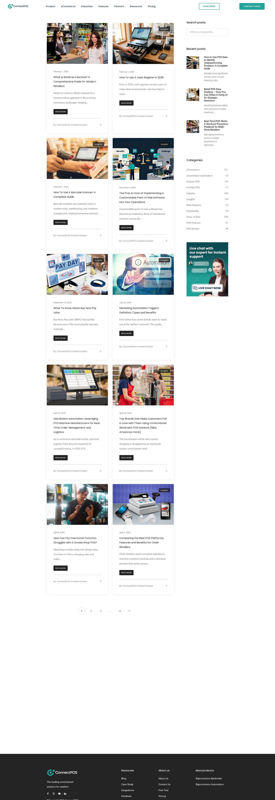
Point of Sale (193, 217)
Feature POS (193, 181)
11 (129, 611)
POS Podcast (193, 222)
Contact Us (164, 784)
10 (120, 611)
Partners (119, 6)
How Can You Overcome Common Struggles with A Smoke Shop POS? (75, 540)
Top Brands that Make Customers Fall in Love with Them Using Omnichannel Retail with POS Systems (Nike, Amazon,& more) (143, 425)
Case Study (127, 784)
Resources (136, 6)
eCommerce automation (199, 175)
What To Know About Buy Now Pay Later (74, 310)
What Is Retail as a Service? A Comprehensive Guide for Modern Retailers (74, 81)
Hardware (126, 796)
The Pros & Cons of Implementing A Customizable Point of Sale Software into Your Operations (142, 197)
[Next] (139, 611)
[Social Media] (48, 794)
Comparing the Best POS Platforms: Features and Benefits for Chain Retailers (141, 542)
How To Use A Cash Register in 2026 (141, 77)
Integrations (127, 790)
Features (103, 6)
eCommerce (68, 6)
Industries (87, 6)
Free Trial (163, 790)
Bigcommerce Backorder (209, 778)
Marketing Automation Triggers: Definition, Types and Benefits (139, 310)
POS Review (193, 228)
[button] (60, 111)
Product (50, 6)
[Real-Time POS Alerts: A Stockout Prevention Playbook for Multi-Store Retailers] (193, 126)
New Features (194, 205)
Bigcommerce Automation (210, 784)
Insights (98, 29)
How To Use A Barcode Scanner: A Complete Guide (74, 195)
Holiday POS (193, 187)
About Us (163, 778)
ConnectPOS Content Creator (72, 124)
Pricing (151, 6)
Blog (123, 778)
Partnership (193, 211)
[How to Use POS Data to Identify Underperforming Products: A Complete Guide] (193, 62)
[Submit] (225, 32)
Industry (98, 371)
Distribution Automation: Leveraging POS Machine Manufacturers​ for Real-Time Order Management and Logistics (77, 425)
